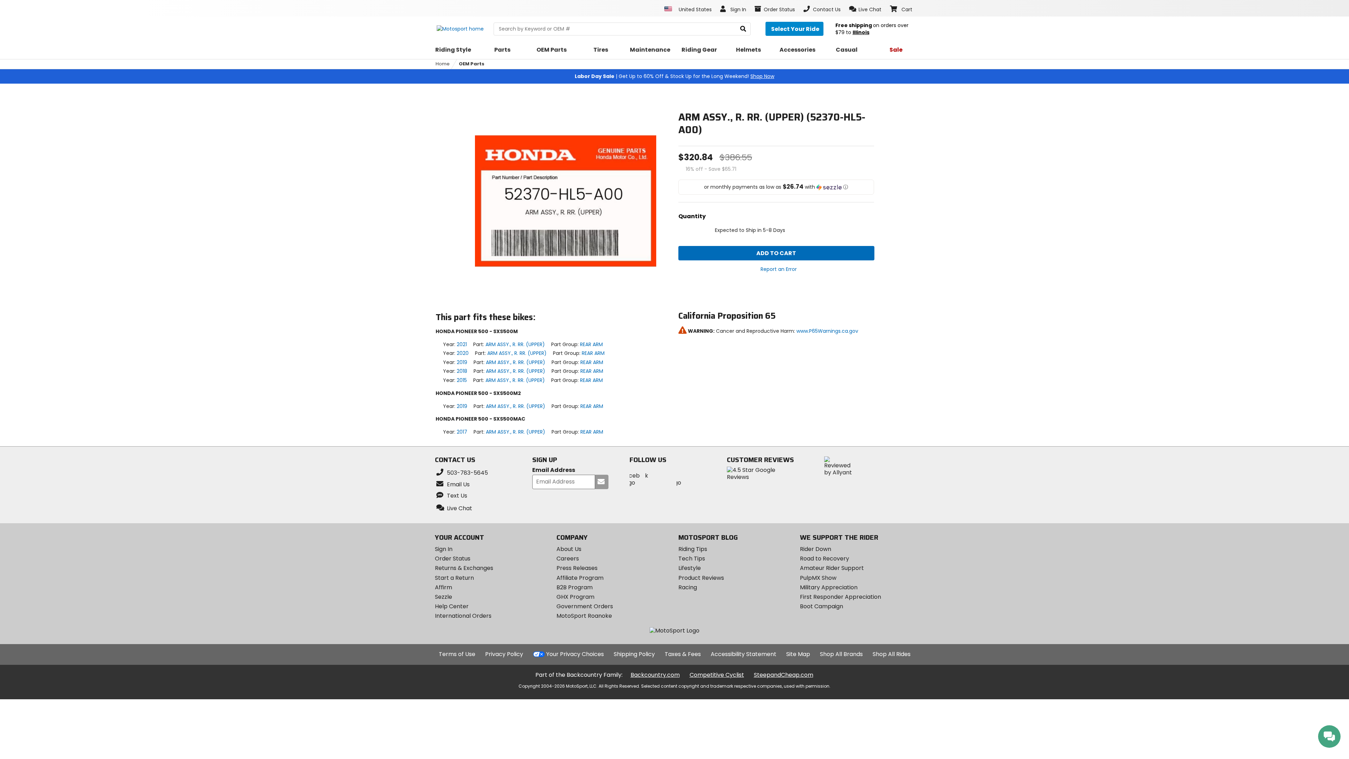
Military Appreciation (829, 587)
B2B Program (574, 587)
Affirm (443, 587)
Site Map (798, 654)
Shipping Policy (634, 654)
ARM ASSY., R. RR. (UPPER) (515, 344)
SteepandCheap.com (783, 675)
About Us (568, 549)
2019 (462, 362)
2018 (462, 371)
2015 (462, 380)
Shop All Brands (841, 654)
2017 (462, 431)
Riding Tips (692, 549)
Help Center (452, 606)
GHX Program (575, 597)
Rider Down (815, 549)
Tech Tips (691, 558)
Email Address (553, 470)
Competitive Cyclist (717, 675)
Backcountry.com (655, 675)
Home (443, 63)
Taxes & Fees (683, 654)
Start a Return (454, 578)
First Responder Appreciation (840, 597)
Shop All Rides (892, 654)
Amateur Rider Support (832, 568)
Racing (687, 587)
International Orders (463, 616)
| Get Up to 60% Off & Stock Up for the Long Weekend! (674, 76)
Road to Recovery (824, 558)
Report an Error (779, 269)
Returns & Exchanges (464, 568)
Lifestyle (689, 568)
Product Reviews (701, 578)
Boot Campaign (821, 606)
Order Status (452, 558)
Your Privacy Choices (575, 654)
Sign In (443, 549)
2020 (463, 353)
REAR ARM (591, 344)
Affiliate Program (580, 578)
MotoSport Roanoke (584, 616)
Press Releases (577, 568)
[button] (865, 9)
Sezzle (443, 597)
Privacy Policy (504, 654)
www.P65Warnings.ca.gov (827, 331)
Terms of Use (457, 654)
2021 (462, 344)
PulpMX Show (818, 578)
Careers (567, 558)
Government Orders (584, 606)
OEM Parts (471, 63)
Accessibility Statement (743, 654)
